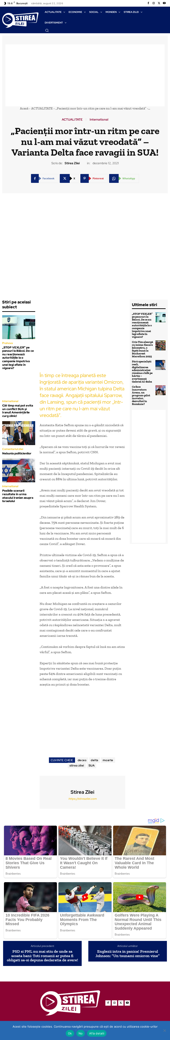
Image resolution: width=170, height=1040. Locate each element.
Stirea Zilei (72, 163)
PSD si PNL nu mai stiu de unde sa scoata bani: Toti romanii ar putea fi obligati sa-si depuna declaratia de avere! (42, 955)
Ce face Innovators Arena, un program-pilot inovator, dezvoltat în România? (141, 395)
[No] (164, 1030)
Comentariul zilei (12, 449)
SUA (92, 765)
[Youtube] (164, 3)
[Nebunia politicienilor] (18, 433)
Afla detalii (96, 1033)
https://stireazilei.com (82, 799)
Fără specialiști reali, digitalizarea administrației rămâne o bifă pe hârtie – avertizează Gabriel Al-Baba (142, 371)
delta (94, 760)
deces (82, 760)
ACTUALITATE (42, 108)
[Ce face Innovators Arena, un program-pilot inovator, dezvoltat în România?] (160, 390)
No (81, 1033)
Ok (70, 1033)
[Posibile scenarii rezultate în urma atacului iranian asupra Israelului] (18, 470)
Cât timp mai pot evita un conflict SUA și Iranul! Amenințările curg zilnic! (17, 411)
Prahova (7, 343)
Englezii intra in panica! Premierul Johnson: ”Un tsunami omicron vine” (127, 953)
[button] (47, 30)
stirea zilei (77, 765)
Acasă (24, 108)
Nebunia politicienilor (16, 453)
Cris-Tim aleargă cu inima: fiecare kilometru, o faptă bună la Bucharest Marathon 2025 (142, 349)
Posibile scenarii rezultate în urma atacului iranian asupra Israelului (17, 496)
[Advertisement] (85, 75)
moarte (108, 760)
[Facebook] (148, 3)
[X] (159, 3)
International (99, 119)
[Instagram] (153, 3)
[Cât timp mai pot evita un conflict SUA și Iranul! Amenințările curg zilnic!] (18, 385)
